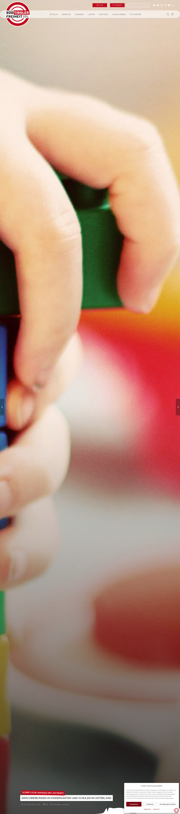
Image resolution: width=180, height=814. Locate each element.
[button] (59, 14)
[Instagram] (162, 5)
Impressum (156, 809)
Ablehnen (150, 804)
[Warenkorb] (172, 14)
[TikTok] (165, 5)
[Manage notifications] (176, 810)
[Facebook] (158, 5)
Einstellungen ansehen (168, 804)
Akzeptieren (134, 804)
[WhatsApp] (173, 5)
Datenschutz (147, 809)
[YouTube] (169, 5)
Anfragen (57, 804)
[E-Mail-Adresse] (154, 5)
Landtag (65, 804)
